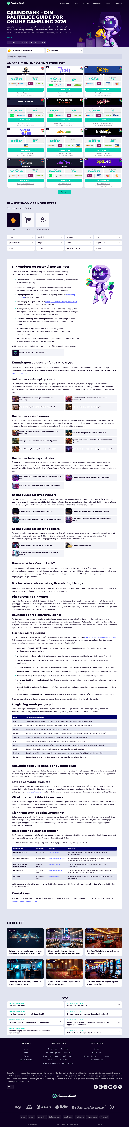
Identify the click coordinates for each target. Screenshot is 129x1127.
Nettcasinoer (65, 3)
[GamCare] (44, 1107)
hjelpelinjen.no (54, 852)
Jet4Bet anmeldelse (64, 184)
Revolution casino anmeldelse (64, 123)
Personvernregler (96, 1060)
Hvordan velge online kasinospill (58, 1052)
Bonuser (86, 3)
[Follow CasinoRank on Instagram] (101, 1087)
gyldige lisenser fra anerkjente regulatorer (100, 637)
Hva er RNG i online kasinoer (58, 1060)
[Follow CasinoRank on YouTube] (110, 1087)
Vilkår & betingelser (31, 1124)
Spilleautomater (26, 1060)
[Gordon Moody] (61, 1107)
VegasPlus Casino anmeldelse (103, 123)
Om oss (97, 1049)
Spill (76, 3)
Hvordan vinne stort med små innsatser (58, 1056)
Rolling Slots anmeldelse (103, 93)
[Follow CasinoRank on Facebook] (96, 1087)
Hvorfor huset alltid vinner (58, 1049)
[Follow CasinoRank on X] (105, 1087)
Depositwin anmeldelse (26, 123)
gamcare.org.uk (54, 876)
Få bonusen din (26, 89)
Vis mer (63, 192)
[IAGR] (18, 1107)
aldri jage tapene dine (35, 792)
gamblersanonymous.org (57, 858)
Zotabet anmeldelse (64, 153)
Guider (108, 3)
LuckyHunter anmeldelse (25, 184)
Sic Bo (26, 1056)
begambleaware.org (55, 870)
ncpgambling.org (54, 864)
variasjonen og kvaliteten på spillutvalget (61, 302)
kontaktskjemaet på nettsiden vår (24, 901)
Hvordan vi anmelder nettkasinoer (96, 1056)
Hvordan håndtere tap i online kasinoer (58, 1063)
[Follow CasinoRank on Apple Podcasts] (120, 1087)
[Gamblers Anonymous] (29, 1107)
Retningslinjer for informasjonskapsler (67, 1124)
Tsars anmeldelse (64, 93)
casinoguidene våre (19, 373)
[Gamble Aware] (89, 1107)
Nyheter (119, 3)
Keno (26, 1052)
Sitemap (100, 1124)
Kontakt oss (96, 1052)
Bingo (26, 1049)
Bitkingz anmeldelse (103, 153)
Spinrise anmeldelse (26, 153)
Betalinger (97, 3)
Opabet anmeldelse (103, 184)
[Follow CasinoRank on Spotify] (115, 1087)
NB (9, 1087)
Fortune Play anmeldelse (25, 93)
